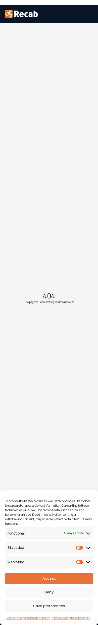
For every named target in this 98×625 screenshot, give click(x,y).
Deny (49, 592)
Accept (49, 578)
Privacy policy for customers (71, 618)
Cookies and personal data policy (28, 618)
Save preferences (49, 605)
